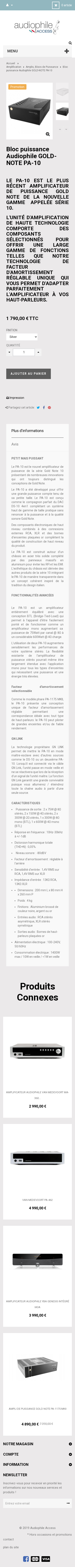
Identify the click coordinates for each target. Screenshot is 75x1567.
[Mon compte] (7, 5)
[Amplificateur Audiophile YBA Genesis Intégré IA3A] (37, 1259)
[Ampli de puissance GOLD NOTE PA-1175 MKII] (37, 1367)
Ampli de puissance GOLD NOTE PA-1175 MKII (37, 1408)
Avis (15, 444)
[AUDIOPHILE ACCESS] (37, 27)
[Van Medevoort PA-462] (37, 1158)
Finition (12, 330)
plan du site (11, 1547)
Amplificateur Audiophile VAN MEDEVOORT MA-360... (37, 1095)
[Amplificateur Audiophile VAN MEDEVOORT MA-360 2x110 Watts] (37, 1050)
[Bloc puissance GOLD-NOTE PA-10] (63, 92)
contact (8, 1539)
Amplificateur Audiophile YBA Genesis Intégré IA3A (37, 1304)
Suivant (66, 129)
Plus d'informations (27, 430)
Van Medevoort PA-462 (37, 1199)
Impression (16, 397)
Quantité (13, 345)
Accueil (10, 63)
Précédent (60, 129)
